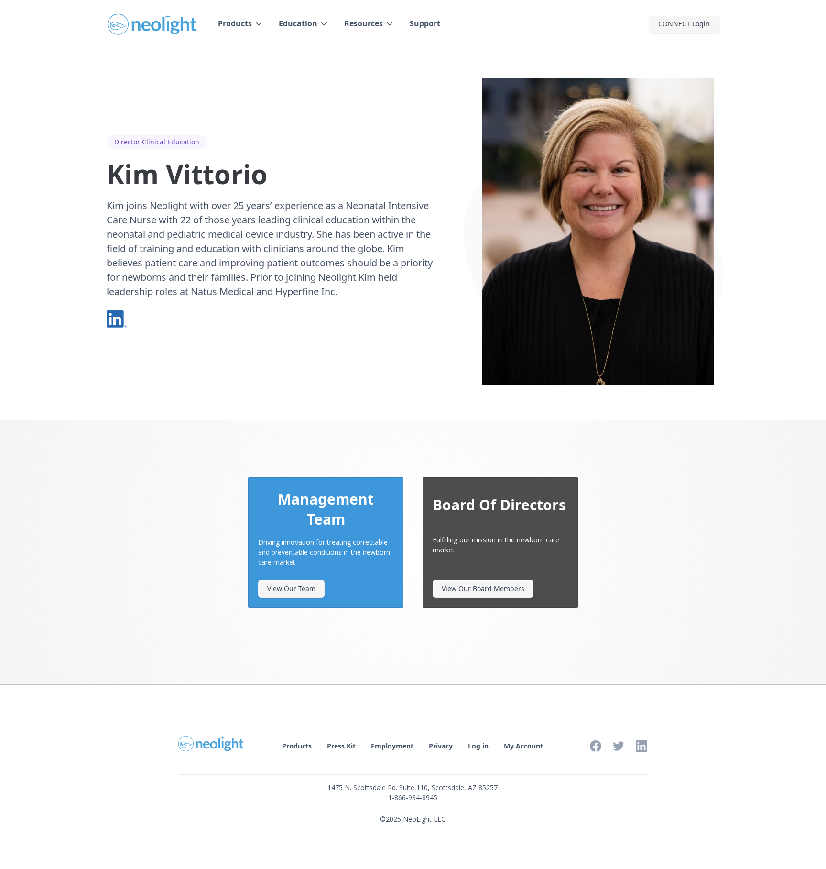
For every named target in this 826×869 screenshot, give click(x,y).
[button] (240, 24)
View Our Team (291, 588)
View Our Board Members (483, 588)
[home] (153, 23)
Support (425, 23)
